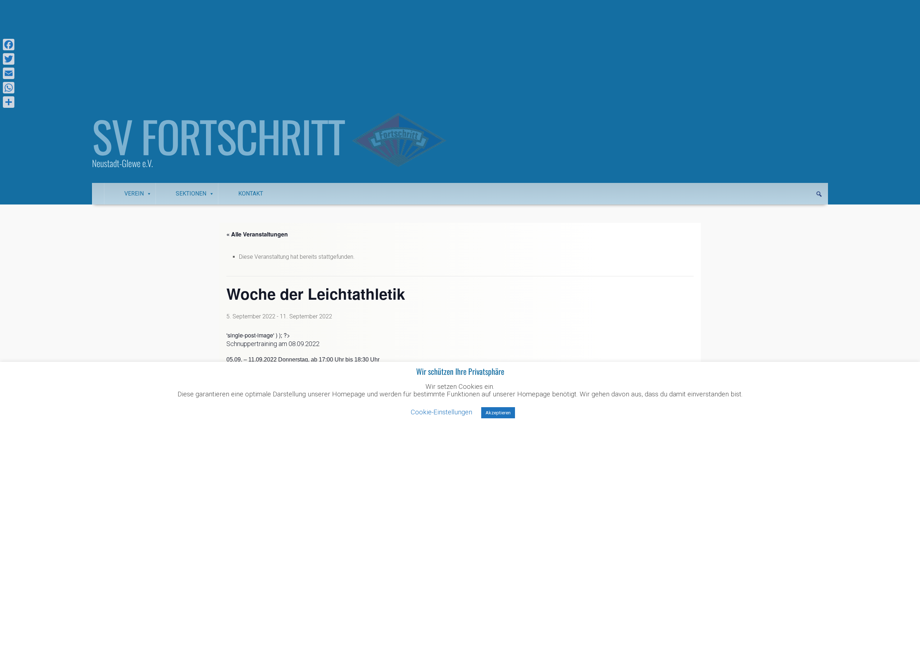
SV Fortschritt (218, 136)
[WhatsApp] (8, 87)
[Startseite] (98, 193)
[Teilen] (8, 102)
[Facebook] (8, 44)
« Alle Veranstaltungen (257, 234)
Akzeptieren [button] (498, 412)
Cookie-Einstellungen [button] (441, 412)
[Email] (8, 73)
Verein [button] (134, 193)
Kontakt (250, 193)
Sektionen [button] (191, 193)
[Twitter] (8, 59)
